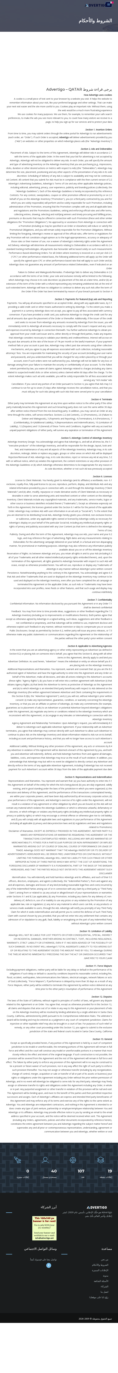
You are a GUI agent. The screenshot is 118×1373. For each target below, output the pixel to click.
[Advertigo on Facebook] (48, 1265)
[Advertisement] (59, 54)
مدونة (105, 1275)
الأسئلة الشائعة (101, 1281)
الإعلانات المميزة (100, 1270)
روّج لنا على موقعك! (98, 1297)
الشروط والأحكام (100, 1264)
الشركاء (104, 1286)
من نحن (104, 1259)
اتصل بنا (104, 1291)
